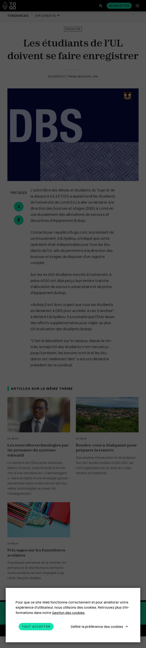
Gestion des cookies (68, 613)
